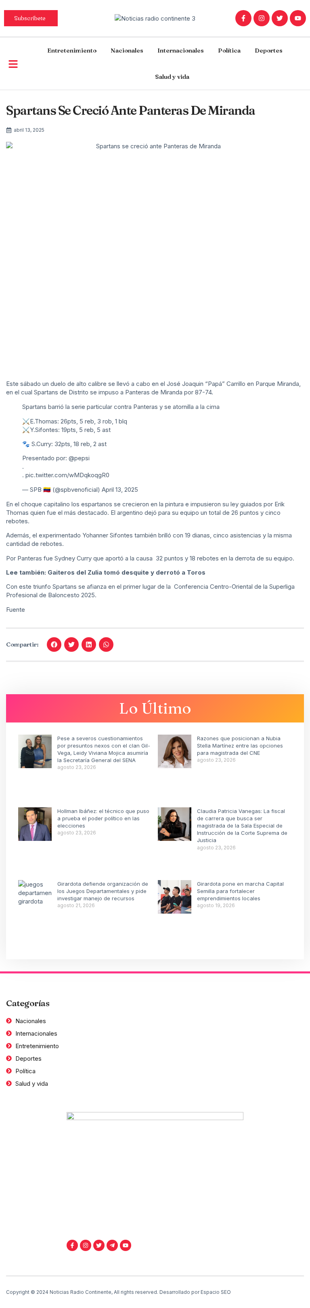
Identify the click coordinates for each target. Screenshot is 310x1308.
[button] (54, 644)
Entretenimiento (71, 50)
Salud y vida (172, 76)
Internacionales (180, 50)
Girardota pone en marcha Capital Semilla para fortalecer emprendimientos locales (240, 890)
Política (229, 50)
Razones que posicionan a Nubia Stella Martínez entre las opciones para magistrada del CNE (240, 745)
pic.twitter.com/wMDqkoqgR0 (67, 475)
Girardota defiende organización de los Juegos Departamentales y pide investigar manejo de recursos (102, 890)
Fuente (15, 609)
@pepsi (79, 458)
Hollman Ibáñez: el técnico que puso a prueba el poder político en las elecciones (103, 818)
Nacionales (127, 50)
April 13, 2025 (120, 489)
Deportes (269, 50)
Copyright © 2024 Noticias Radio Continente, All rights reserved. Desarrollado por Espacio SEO (118, 1292)
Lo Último (155, 708)
